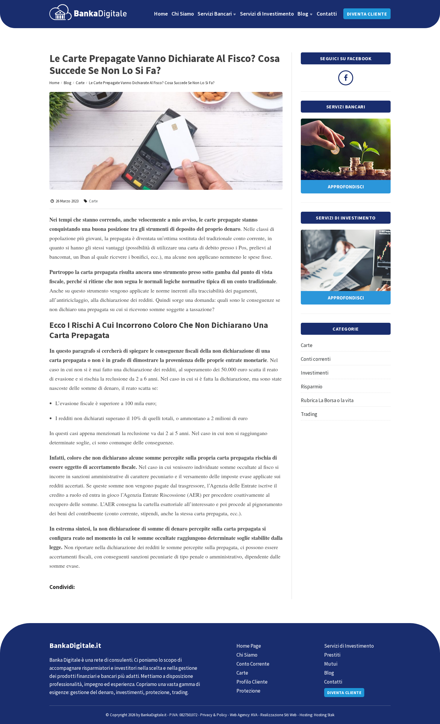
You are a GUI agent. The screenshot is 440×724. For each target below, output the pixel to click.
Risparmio (311, 386)
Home (161, 13)
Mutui (330, 664)
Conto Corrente (252, 664)
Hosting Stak (324, 714)
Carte (80, 82)
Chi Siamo (183, 13)
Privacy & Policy (213, 714)
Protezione (248, 690)
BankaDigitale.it (153, 714)
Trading (309, 414)
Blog (303, 13)
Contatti (327, 13)
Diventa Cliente (367, 14)
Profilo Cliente (252, 681)
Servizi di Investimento (267, 13)
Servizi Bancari (215, 13)
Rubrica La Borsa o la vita (327, 400)
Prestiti (332, 655)
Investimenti (314, 372)
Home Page (248, 646)
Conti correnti (315, 359)
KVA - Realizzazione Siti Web (274, 714)
